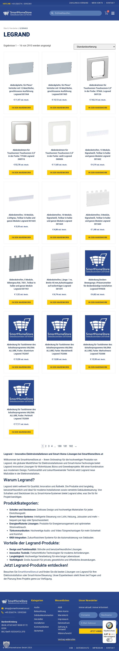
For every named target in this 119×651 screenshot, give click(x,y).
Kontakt (110, 3)
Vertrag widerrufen (66, 639)
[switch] (109, 640)
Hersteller (14, 28)
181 (65, 446)
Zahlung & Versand (78, 3)
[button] (6, 644)
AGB (60, 607)
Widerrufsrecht (65, 633)
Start (6, 28)
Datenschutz (64, 623)
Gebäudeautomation (43, 615)
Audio (36, 607)
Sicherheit (38, 631)
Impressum (63, 619)
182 (71, 446)
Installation (39, 623)
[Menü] (114, 622)
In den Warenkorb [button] (21, 108)
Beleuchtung (40, 611)
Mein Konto (97, 3)
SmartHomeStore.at (28, 571)
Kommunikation (41, 627)
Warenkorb (63, 615)
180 (60, 446)
